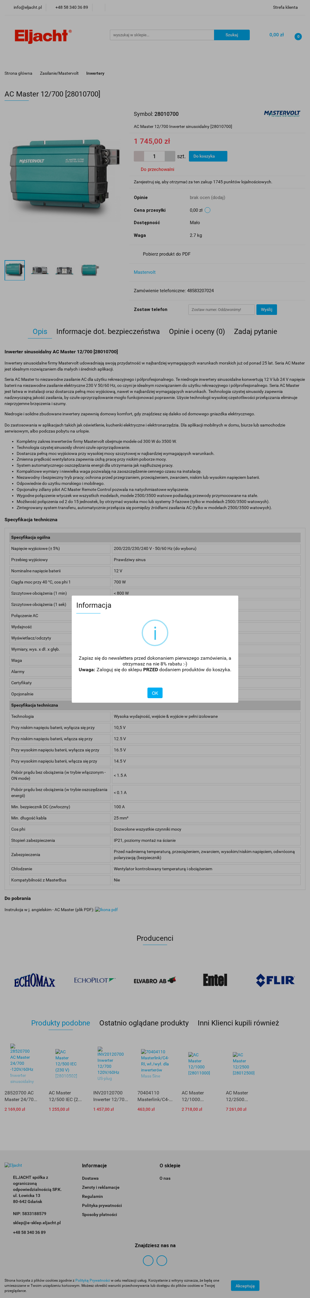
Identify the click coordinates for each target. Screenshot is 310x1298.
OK (155, 693)
